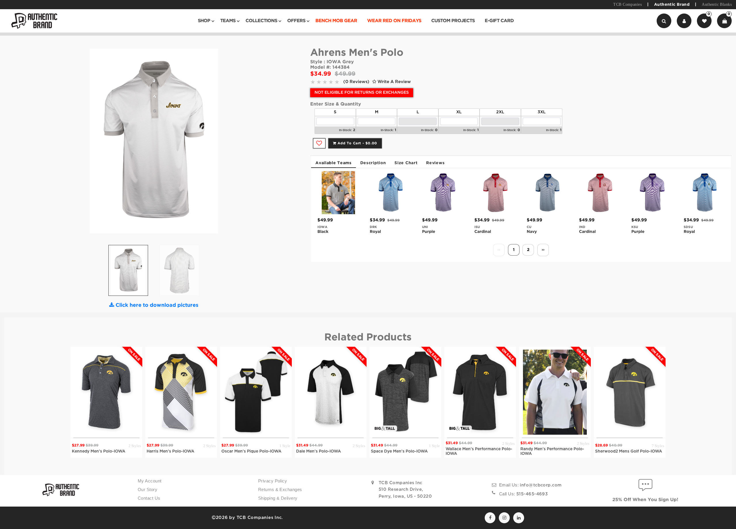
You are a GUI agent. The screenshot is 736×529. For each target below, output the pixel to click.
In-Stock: (345, 130)
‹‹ (498, 250)
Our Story (147, 489)
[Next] (224, 143)
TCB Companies (627, 4)
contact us (149, 498)
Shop (204, 21)
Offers (296, 21)
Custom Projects (453, 21)
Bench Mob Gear (336, 21)
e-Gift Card (499, 21)
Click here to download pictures (156, 305)
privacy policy (272, 481)
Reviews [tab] (435, 163)
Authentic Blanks (717, 4)
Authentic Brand (671, 4)
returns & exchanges (280, 489)
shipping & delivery (277, 498)
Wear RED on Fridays (394, 21)
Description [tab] (373, 163)
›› (543, 250)
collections (261, 21)
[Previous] (84, 143)
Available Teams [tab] (333, 163)
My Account (149, 481)
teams (227, 21)
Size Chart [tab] (405, 163)
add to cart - (356, 143)
